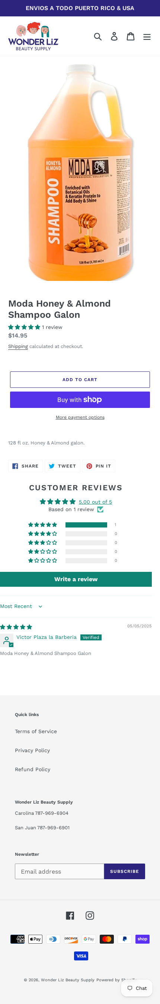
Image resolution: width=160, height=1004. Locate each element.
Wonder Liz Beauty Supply (68, 980)
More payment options (80, 417)
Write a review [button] (75, 579)
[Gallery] (80, 172)
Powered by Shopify (116, 980)
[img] (16, 627)
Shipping (18, 346)
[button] (25, 327)
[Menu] (147, 36)
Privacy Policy (32, 750)
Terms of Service (36, 731)
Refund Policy (32, 769)
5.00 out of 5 (95, 502)
